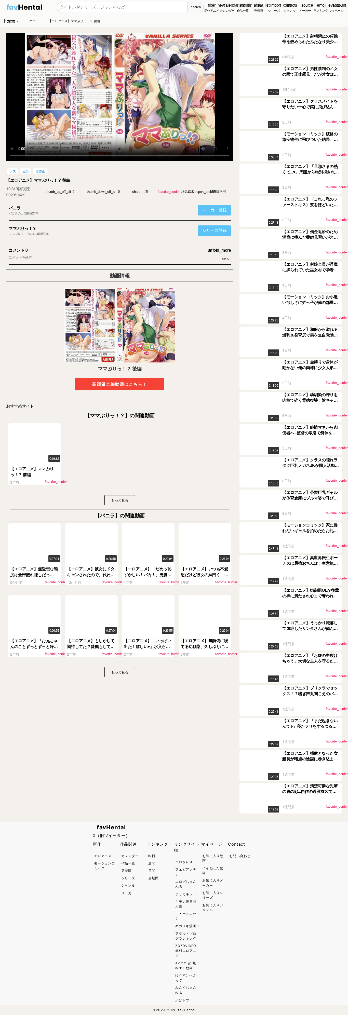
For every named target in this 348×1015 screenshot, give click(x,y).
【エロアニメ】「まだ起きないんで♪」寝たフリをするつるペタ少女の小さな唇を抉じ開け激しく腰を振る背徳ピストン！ (310, 729)
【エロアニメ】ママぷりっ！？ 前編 (32, 471)
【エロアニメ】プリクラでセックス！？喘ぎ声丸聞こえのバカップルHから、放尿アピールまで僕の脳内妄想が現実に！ (310, 696)
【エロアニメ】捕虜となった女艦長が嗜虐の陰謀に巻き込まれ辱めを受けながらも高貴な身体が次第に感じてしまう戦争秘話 (310, 761)
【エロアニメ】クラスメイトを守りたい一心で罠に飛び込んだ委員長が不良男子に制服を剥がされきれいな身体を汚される (310, 109)
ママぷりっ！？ (22, 228)
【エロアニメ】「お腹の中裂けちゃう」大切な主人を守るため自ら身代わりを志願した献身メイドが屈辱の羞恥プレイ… (310, 663)
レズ (12, 171)
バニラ (15, 208)
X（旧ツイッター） (111, 835)
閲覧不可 (219, 192)
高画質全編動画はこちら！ (119, 384)
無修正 (40, 171)
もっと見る (119, 500)
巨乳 (25, 171)
